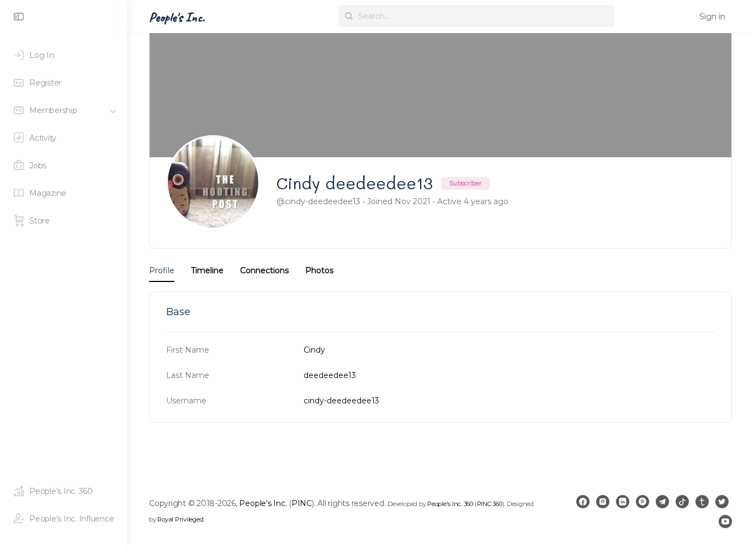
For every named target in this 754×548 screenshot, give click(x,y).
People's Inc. (177, 17)
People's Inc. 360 (450, 504)
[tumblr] (702, 501)
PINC (301, 503)
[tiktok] (682, 501)
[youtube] (725, 521)
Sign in (712, 17)
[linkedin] (622, 501)
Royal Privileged (180, 519)
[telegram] (662, 501)
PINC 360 (489, 504)
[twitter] (722, 501)
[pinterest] (642, 501)
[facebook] (583, 501)
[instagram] (602, 501)
